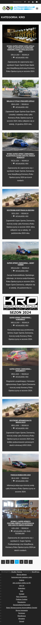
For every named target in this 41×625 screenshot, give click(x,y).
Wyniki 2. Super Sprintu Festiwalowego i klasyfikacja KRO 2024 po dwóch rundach (20, 523)
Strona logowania (22, 610)
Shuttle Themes (16, 572)
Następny (31, 562)
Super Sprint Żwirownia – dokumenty (20, 370)
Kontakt (21, 594)
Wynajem (21, 618)
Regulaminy (21, 602)
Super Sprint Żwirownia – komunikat (20, 318)
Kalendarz (21, 588)
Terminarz (21, 613)
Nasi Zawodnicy (21, 596)
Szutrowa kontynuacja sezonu (20, 210)
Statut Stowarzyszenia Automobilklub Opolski (21, 607)
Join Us (21, 585)
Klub (21, 591)
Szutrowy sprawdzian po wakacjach (20, 421)
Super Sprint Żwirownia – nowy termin (20, 264)
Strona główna (22, 574)
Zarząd (21, 621)
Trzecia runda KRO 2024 (20, 475)
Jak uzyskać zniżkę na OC (22, 583)
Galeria (21, 580)
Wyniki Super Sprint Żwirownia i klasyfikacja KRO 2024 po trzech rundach (20, 155)
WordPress (35, 572)
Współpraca (21, 616)
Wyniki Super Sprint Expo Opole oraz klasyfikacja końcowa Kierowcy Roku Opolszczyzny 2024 (20, 48)
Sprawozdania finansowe (21, 605)
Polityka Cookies (21, 599)
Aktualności (20, 57)
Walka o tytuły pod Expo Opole (20, 101)
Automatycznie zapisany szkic (21, 577)
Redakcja (25, 54)
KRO (26, 57)
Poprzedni (3, 562)
